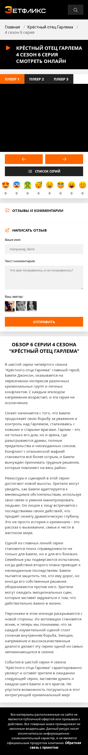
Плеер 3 (61, 79)
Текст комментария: (20, 261)
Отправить (44, 321)
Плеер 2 (36, 79)
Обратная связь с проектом (55, 745)
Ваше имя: (13, 239)
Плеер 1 (12, 79)
